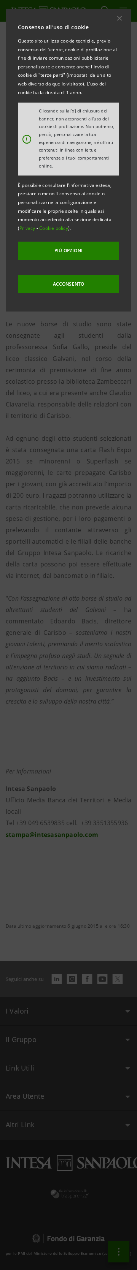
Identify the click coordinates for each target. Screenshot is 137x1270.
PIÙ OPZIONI (68, 250)
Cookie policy (53, 228)
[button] (119, 18)
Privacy (28, 228)
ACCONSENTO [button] (68, 284)
